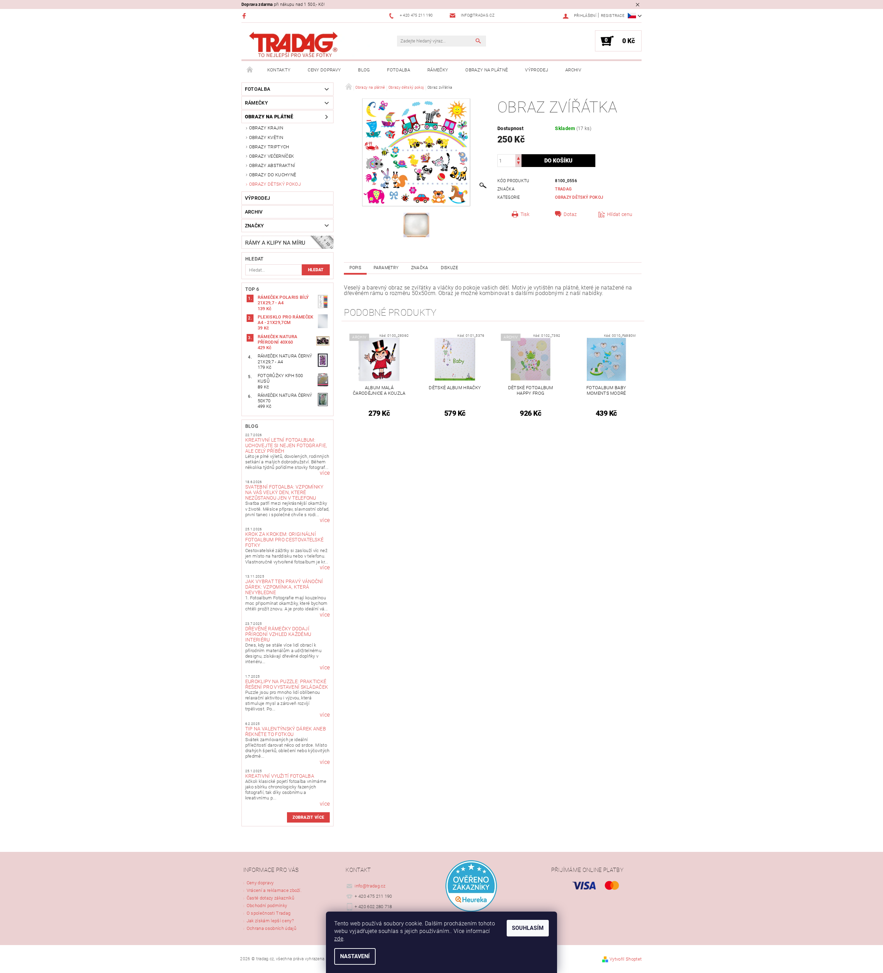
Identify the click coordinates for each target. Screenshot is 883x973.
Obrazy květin (266, 137)
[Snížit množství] (518, 163)
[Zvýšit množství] (518, 157)
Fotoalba (398, 69)
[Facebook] (245, 16)
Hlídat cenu (620, 214)
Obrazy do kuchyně (272, 174)
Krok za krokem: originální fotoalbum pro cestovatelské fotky (284, 539)
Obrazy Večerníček (271, 156)
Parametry (386, 267)
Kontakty (279, 69)
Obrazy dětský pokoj (275, 184)
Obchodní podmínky (267, 905)
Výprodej (536, 69)
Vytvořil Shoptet (625, 959)
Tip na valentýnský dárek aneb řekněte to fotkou (285, 731)
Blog (364, 69)
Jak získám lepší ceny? (270, 920)
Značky (254, 225)
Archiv (573, 69)
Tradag (563, 189)
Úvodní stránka (250, 70)
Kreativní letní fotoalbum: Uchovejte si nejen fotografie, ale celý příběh (286, 445)
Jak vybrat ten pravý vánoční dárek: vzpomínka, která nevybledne (284, 587)
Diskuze (449, 267)
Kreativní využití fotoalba (279, 776)
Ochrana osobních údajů (271, 928)
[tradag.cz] (309, 45)
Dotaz (570, 214)
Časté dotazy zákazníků (270, 898)
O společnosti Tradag (268, 913)
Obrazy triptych (269, 146)
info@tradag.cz (370, 885)
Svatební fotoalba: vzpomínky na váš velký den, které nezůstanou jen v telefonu (284, 492)
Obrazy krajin (266, 127)
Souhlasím (528, 928)
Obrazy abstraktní (272, 165)
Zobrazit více (308, 817)
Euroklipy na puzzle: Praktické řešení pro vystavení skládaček (286, 684)
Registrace (612, 15)
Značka (419, 267)
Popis (355, 267)
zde (338, 938)
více (325, 473)
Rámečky (437, 69)
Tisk (524, 214)
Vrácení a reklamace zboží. (274, 890)
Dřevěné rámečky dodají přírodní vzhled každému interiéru (278, 634)
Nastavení (355, 956)
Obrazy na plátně (486, 69)
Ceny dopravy (324, 69)
